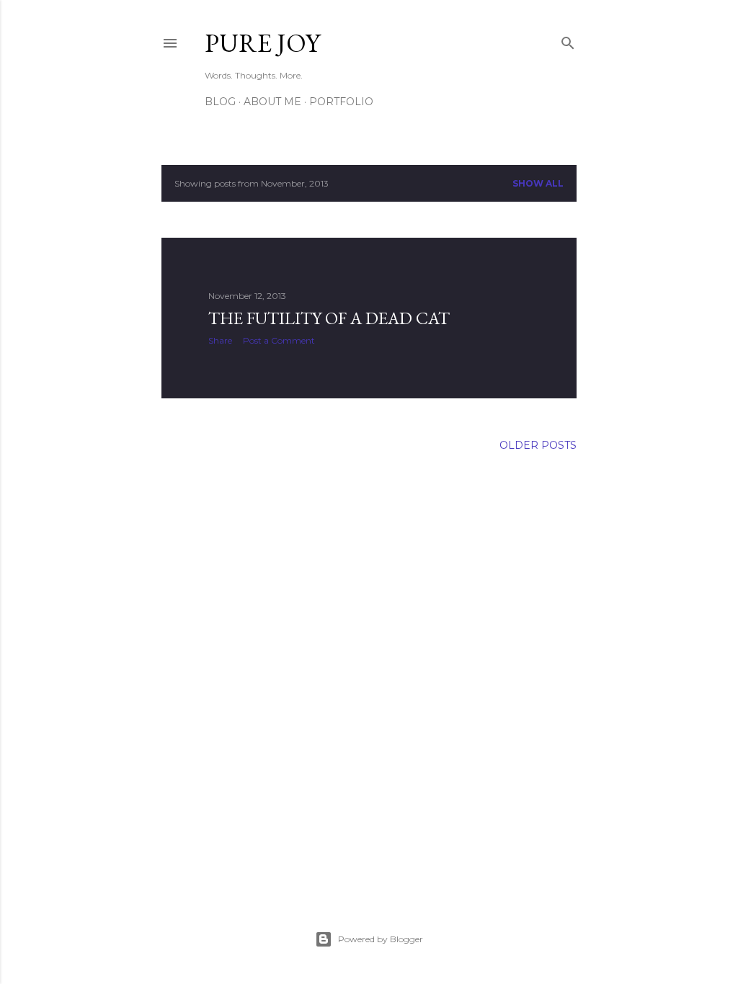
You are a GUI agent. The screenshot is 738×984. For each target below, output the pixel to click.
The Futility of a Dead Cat (329, 318)
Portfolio (341, 101)
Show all (538, 183)
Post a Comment (279, 340)
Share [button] (220, 340)
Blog (220, 101)
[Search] (568, 40)
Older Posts (538, 445)
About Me (272, 101)
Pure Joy (262, 43)
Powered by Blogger (380, 939)
